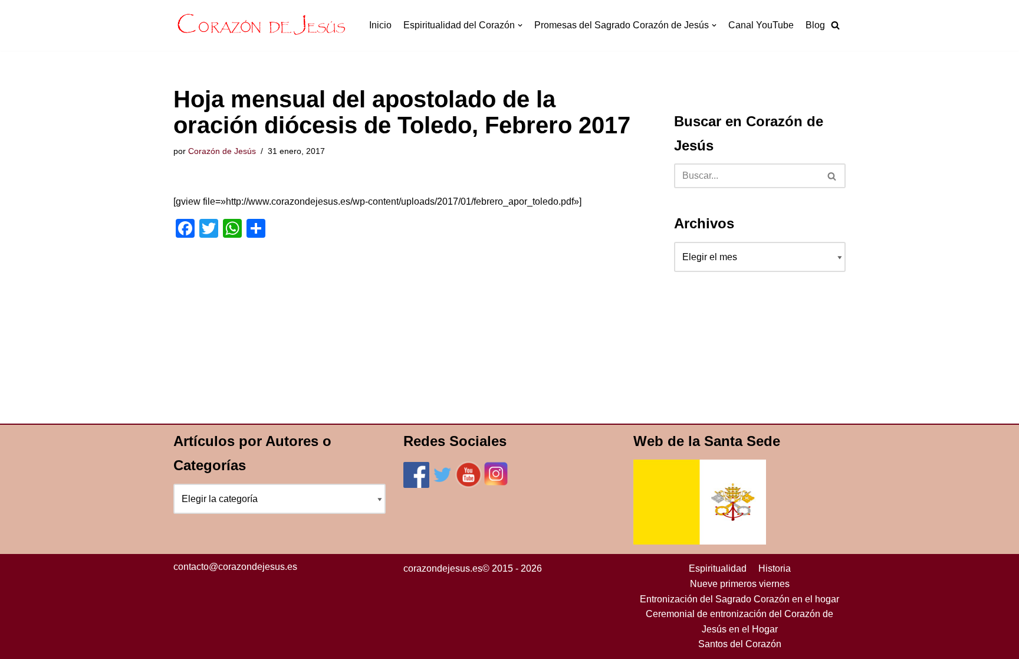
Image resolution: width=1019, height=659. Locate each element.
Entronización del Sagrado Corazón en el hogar (739, 599)
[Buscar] (832, 175)
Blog (815, 25)
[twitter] (442, 485)
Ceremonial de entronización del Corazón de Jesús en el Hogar (739, 621)
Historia (774, 568)
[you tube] (468, 485)
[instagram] (496, 485)
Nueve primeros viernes (740, 584)
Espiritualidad (718, 568)
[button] (835, 25)
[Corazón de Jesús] (261, 25)
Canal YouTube (761, 25)
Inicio (380, 25)
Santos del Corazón (739, 644)
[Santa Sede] (699, 541)
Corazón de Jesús (222, 151)
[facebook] (416, 485)
